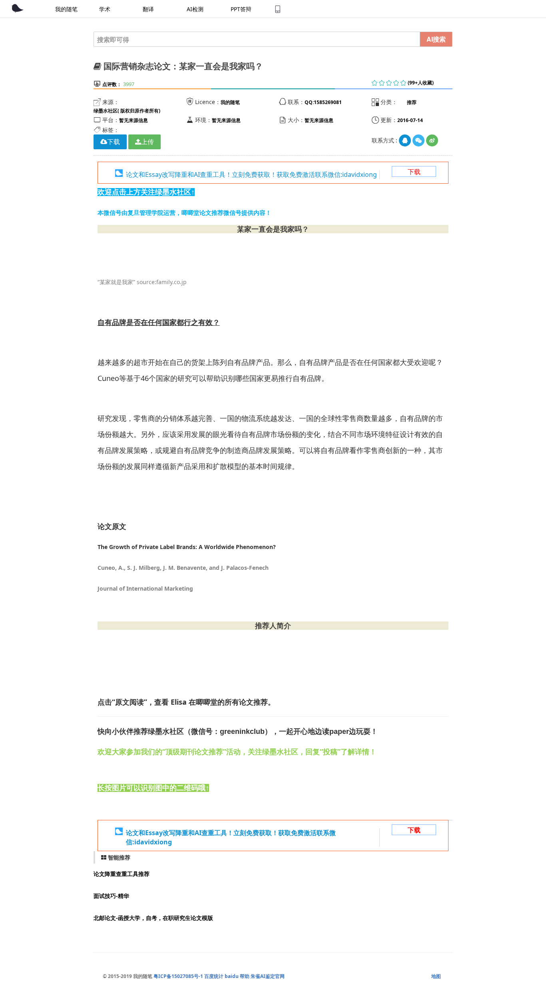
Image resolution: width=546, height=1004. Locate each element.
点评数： (112, 84)
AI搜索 (436, 39)
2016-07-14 (410, 120)
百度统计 (213, 976)
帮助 (244, 976)
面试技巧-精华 (111, 896)
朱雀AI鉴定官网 (268, 976)
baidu (232, 976)
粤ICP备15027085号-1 (178, 976)
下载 (414, 171)
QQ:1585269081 (323, 102)
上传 (147, 141)
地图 (436, 976)
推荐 (411, 102)
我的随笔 (230, 102)
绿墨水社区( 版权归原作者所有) (127, 110)
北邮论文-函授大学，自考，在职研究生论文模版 (153, 918)
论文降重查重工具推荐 (121, 874)
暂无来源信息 (133, 120)
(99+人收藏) (421, 82)
